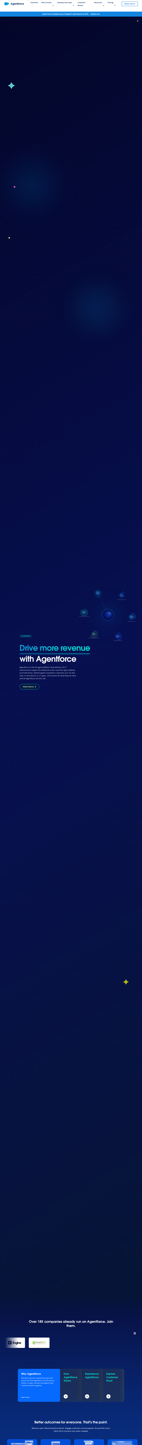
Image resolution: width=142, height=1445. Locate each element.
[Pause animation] (134, 1333)
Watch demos (28, 687)
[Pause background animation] (138, 21)
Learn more (25, 1397)
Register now (95, 14)
